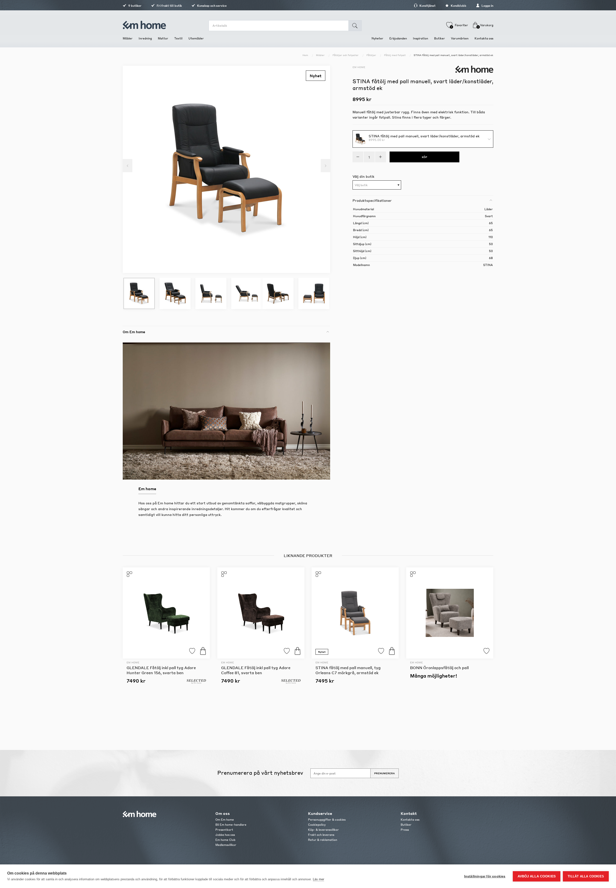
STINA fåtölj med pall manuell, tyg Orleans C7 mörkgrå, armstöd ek (348, 670)
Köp (203, 651)
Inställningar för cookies (485, 876)
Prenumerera (384, 773)
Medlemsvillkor (225, 845)
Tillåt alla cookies (586, 876)
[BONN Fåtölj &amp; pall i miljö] (449, 613)
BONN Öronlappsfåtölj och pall (439, 667)
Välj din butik (363, 176)
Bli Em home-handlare (230, 824)
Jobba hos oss (225, 835)
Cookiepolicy (317, 824)
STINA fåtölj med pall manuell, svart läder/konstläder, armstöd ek (424, 136)
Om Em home (224, 819)
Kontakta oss (410, 819)
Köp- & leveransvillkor (323, 829)
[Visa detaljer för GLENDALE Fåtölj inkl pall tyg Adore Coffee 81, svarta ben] (260, 613)
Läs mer (318, 879)
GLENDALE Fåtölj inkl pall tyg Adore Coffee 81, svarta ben (255, 670)
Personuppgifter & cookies (327, 819)
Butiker (406, 824)
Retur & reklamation (322, 840)
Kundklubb (458, 5)
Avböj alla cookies (537, 876)
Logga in (487, 5)
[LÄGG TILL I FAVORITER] (449, 613)
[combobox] (377, 185)
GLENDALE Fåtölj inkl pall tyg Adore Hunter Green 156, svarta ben (161, 670)
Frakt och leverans (321, 835)
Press (405, 829)
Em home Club (225, 840)
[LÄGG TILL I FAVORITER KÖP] (166, 613)
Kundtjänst (427, 5)
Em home (359, 67)
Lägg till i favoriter (192, 651)
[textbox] (377, 185)
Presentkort (224, 829)
